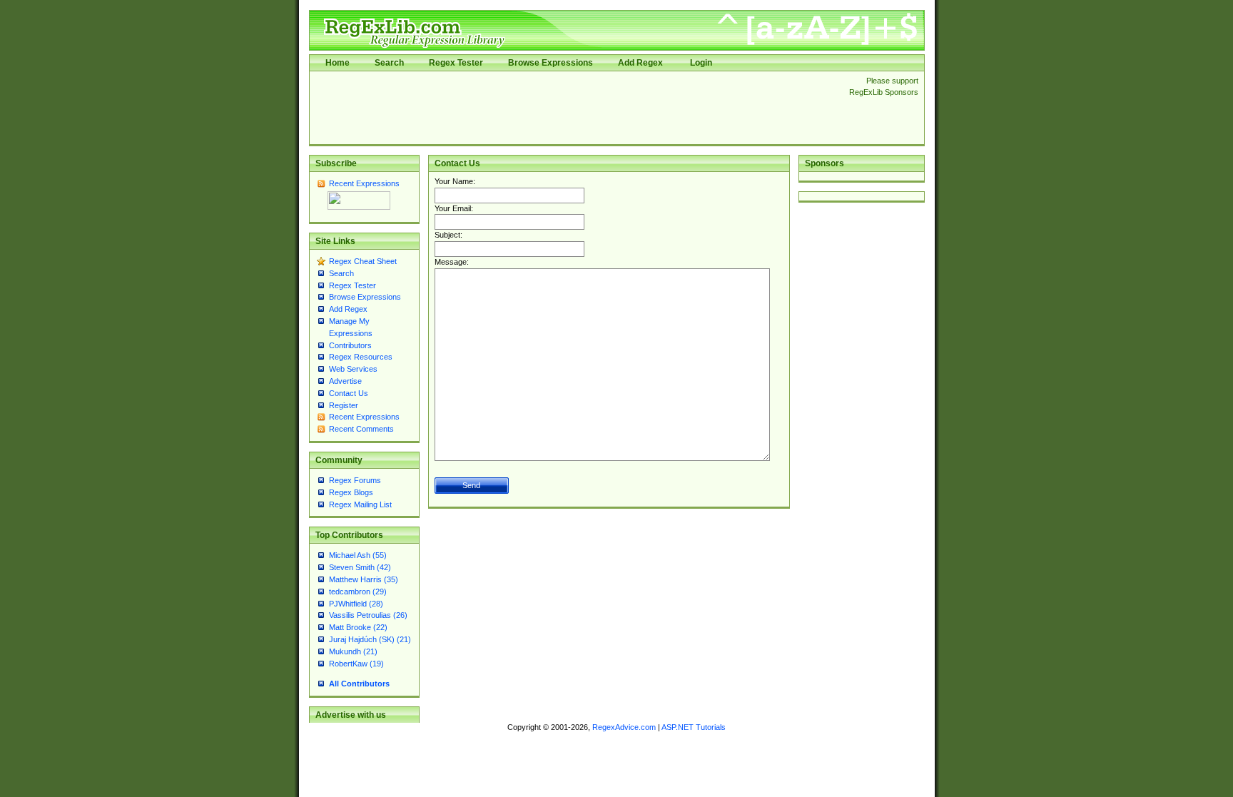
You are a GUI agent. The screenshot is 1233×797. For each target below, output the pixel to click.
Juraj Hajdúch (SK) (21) (370, 639)
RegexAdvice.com (624, 727)
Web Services (353, 369)
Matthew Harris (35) (363, 579)
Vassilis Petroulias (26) (368, 615)
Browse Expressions (550, 63)
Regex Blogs (351, 492)
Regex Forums (355, 480)
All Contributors (359, 683)
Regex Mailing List (360, 504)
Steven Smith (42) (360, 567)
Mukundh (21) (353, 651)
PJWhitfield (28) (356, 603)
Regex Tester (456, 63)
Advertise (345, 381)
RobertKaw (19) (356, 663)
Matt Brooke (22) (358, 627)
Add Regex (640, 63)
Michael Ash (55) (358, 555)
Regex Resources (360, 356)
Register (343, 405)
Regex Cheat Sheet (363, 261)
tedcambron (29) (358, 591)
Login (701, 63)
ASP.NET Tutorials (693, 727)
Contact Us (348, 393)
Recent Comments (361, 429)
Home (337, 63)
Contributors (350, 345)
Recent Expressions (364, 183)
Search (389, 63)
